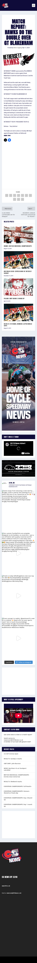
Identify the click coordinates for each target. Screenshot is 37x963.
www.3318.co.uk (6, 886)
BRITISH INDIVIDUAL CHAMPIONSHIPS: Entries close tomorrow (16, 776)
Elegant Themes (15, 958)
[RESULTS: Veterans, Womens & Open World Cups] (18, 312)
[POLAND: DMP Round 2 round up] (18, 287)
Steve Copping (18, 47)
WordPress (28, 958)
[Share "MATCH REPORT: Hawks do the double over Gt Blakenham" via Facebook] (7, 195)
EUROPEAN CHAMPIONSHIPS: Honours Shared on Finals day (16, 792)
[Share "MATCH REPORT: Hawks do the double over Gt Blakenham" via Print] (22, 199)
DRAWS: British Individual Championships (18, 246)
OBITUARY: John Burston (12, 763)
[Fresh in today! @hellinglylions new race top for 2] (18, 595)
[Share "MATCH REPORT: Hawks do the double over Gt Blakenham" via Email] (19, 199)
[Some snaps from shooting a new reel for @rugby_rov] (18, 510)
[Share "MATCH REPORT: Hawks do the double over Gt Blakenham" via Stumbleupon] (15, 199)
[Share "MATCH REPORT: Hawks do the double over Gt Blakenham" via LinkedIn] (26, 195)
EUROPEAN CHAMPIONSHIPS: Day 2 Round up (18, 799)
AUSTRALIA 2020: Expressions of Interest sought (18, 272)
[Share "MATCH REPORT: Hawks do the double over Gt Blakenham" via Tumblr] (19, 195)
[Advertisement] (18, 162)
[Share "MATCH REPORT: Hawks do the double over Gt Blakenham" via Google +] (15, 195)
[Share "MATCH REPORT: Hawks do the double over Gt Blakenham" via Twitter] (11, 195)
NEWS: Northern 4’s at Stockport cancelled (15, 769)
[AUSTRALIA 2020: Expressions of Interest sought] (18, 260)
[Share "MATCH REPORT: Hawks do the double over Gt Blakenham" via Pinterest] (22, 195)
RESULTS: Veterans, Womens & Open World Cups (18, 325)
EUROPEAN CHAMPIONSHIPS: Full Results (17, 786)
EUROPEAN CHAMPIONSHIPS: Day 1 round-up (18, 805)
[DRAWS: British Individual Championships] (18, 234)
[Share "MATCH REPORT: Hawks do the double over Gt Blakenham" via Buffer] (30, 195)
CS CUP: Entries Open (11, 754)
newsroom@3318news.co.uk (13, 740)
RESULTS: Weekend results (13, 781)
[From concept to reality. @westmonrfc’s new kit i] (18, 638)
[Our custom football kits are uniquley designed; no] (18, 553)
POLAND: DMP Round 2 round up (14, 299)
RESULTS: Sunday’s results (13, 759)
